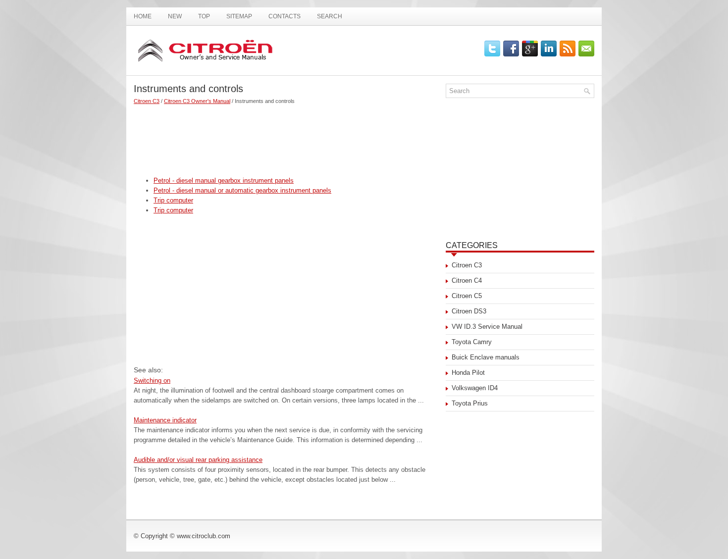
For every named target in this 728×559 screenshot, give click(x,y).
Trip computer (173, 200)
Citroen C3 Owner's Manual (197, 101)
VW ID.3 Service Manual (487, 326)
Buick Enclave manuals (486, 357)
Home (143, 16)
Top (204, 16)
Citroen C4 (467, 280)
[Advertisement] (286, 136)
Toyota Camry (472, 342)
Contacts (284, 16)
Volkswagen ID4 (475, 388)
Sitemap (239, 16)
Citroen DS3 (469, 311)
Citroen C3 (146, 101)
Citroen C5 (467, 296)
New (175, 16)
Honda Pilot (468, 372)
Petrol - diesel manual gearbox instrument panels (224, 180)
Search (329, 16)
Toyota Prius (470, 403)
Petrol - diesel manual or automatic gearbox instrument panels (242, 190)
